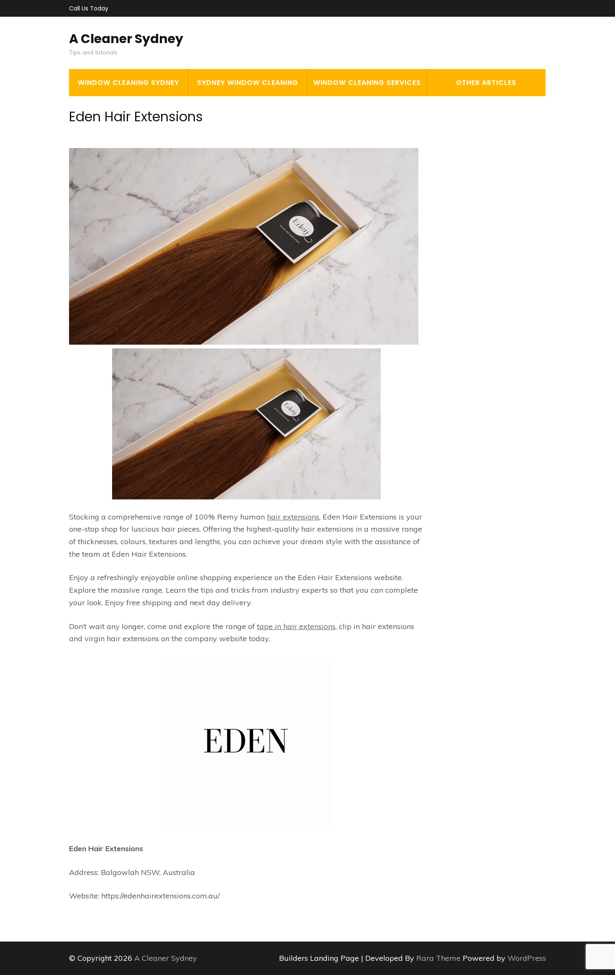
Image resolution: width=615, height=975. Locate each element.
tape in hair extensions (296, 626)
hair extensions (293, 517)
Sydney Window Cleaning (247, 82)
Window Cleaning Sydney (128, 82)
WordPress (526, 958)
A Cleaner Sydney (126, 39)
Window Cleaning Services (367, 82)
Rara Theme (439, 958)
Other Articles (486, 82)
